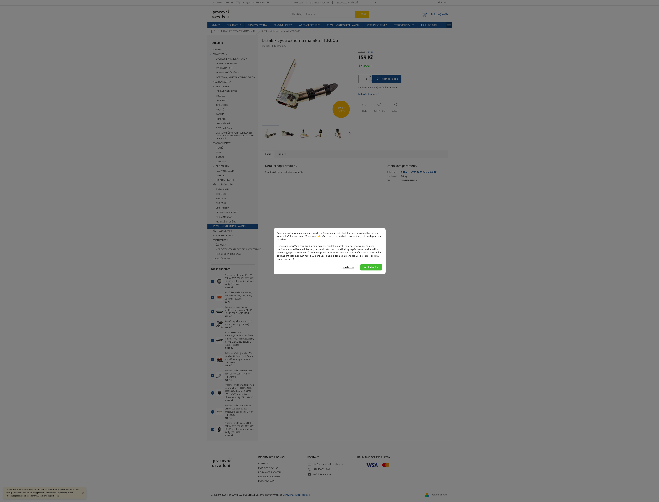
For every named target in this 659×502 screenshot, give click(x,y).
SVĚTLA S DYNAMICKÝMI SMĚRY (231, 59)
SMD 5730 (221, 194)
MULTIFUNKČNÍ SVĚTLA (227, 72)
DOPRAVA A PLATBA (319, 2)
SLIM (218, 152)
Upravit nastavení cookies (296, 495)
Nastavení (348, 267)
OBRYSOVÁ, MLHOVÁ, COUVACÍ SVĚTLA (236, 77)
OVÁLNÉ (220, 114)
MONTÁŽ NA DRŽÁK (226, 222)
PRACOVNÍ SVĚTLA (222, 82)
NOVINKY (217, 49)
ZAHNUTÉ (221, 161)
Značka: (274, 46)
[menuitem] (215, 25)
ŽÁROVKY (222, 100)
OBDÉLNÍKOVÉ (223, 123)
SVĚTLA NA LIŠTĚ (224, 68)
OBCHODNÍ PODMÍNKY (269, 476)
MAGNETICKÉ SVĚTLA (227, 63)
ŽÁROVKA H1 (222, 189)
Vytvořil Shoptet (440, 495)
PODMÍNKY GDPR (266, 481)
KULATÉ (220, 109)
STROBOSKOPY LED (223, 235)
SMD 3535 (221, 203)
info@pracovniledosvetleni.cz (328, 464)
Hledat (362, 14)
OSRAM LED (222, 105)
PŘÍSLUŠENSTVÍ (220, 240)
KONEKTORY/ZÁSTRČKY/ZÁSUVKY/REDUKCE (237, 249)
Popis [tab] (268, 154)
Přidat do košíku (389, 78)
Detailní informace (367, 94)
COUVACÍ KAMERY (221, 258)
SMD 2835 (221, 198)
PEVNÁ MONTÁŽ (224, 217)
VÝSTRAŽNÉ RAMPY (222, 231)
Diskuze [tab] (282, 154)
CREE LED (220, 96)
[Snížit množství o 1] (370, 81)
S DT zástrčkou (224, 128)
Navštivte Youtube (322, 474)
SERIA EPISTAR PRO (227, 91)
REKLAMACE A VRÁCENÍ (347, 2)
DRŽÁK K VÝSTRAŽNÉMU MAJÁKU (229, 226)
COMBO (220, 157)
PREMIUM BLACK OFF (226, 180)
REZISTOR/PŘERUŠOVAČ (228, 254)
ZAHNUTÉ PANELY (225, 171)
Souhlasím (373, 267)
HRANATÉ (221, 119)
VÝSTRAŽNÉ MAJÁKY (223, 184)
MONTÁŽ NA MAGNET (227, 212)
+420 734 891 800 (321, 469)
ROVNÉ (219, 148)
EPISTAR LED (222, 86)
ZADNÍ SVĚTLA (220, 54)
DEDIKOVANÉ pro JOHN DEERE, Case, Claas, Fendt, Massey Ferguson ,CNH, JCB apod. (235, 135)
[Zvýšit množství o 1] (370, 77)
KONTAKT (298, 2)
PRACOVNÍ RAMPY (222, 143)
